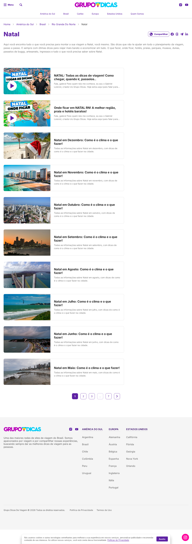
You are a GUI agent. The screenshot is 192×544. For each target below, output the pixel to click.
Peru (84, 465)
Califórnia (131, 437)
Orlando (130, 465)
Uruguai (86, 473)
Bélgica (113, 451)
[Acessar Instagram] (180, 5)
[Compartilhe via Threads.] (177, 34)
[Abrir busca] (21, 5)
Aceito (162, 539)
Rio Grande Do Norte (63, 24)
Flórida (130, 444)
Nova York (132, 458)
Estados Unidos (114, 13)
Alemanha (114, 437)
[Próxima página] (117, 396)
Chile (85, 451)
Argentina (87, 437)
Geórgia (130, 451)
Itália (111, 480)
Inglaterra (114, 473)
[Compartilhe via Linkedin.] (186, 34)
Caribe (80, 13)
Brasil (66, 13)
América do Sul (47, 13)
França (113, 465)
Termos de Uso (104, 510)
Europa (95, 13)
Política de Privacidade (81, 510)
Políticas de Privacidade (118, 540)
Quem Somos (137, 13)
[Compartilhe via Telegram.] (182, 34)
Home (7, 24)
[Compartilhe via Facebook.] (172, 34)
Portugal (113, 487)
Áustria (113, 444)
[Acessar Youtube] (186, 5)
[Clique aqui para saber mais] (185, 537)
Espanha (114, 458)
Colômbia (87, 458)
